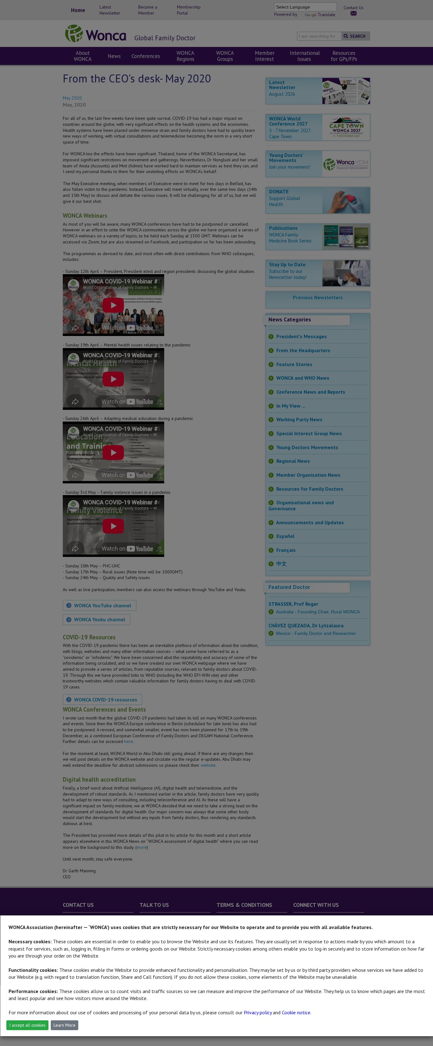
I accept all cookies (27, 1025)
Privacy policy (258, 1012)
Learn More (64, 1025)
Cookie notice (296, 1012)
